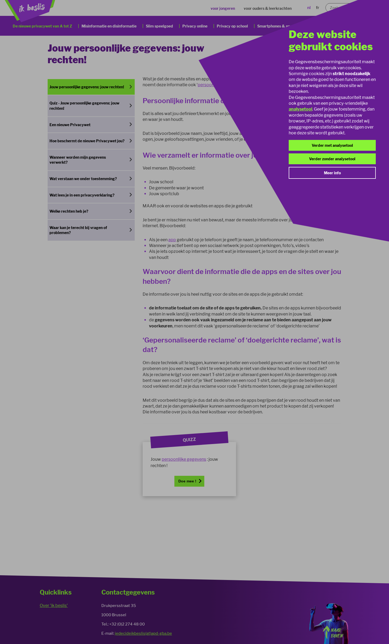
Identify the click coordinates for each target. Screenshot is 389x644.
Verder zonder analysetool (332, 159)
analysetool (300, 109)
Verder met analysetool (332, 145)
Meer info (332, 173)
